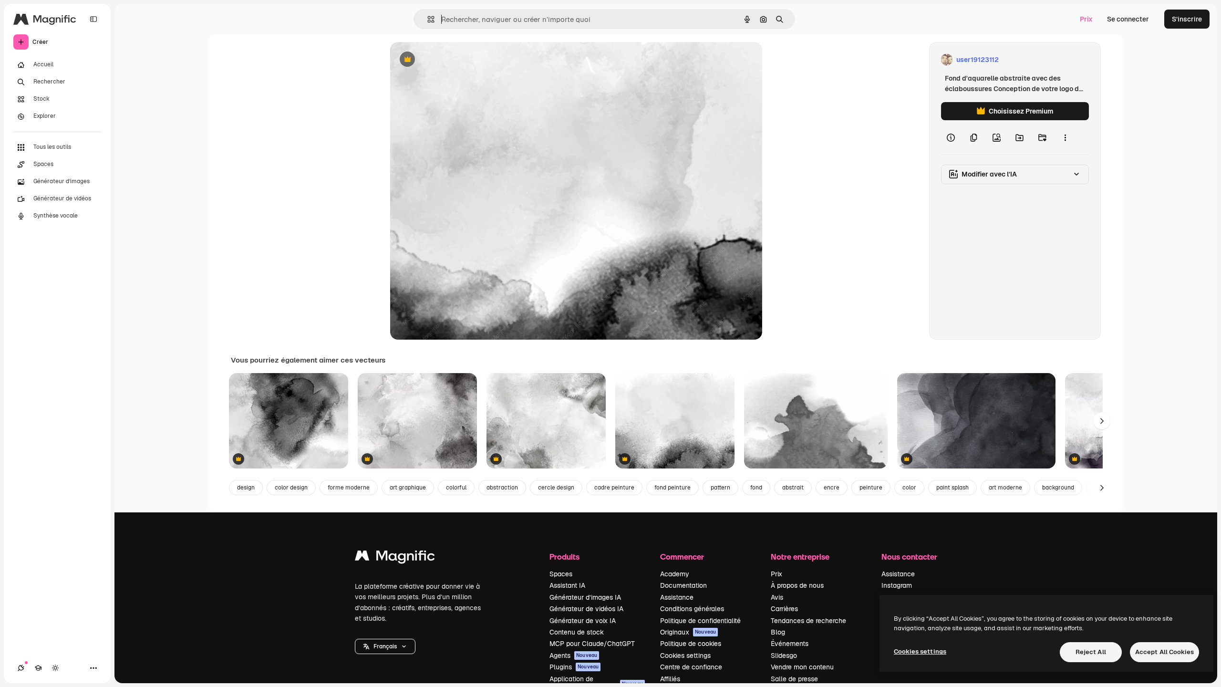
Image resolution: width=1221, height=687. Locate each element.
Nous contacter (909, 557)
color (909, 487)
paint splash (952, 487)
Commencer (682, 557)
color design (291, 487)
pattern (720, 487)
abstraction (502, 487)
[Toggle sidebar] (93, 19)
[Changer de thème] (55, 668)
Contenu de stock (576, 632)
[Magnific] (395, 558)
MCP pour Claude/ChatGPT (592, 643)
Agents (573, 655)
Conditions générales (692, 608)
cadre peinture (614, 487)
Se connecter (1128, 19)
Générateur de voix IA (582, 620)
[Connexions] (21, 668)
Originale (453, 59)
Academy (674, 574)
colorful (456, 487)
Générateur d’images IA (585, 597)
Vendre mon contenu (802, 667)
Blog (778, 632)
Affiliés (670, 679)
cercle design (556, 487)
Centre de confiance (691, 667)
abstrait (793, 487)
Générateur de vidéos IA (586, 608)
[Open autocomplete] (427, 19)
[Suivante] (1101, 420)
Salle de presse (794, 679)
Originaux (688, 632)
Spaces (560, 574)
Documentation (683, 585)
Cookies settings (685, 655)
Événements (789, 643)
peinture (870, 487)
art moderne (1005, 487)
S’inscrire (1187, 19)
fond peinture (672, 487)
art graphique (408, 487)
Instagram (896, 585)
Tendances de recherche (808, 620)
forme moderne (349, 487)
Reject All (1091, 652)
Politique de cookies (690, 643)
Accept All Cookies (1164, 652)
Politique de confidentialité (700, 620)
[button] (385, 646)
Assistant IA (567, 585)
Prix (1086, 19)
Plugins (574, 667)
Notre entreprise (800, 557)
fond (756, 487)
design (246, 487)
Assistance (676, 597)
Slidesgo (784, 655)
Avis (777, 597)
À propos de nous (797, 585)
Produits (564, 557)
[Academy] (38, 668)
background (1058, 487)
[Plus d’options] (1065, 137)
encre (831, 487)
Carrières (784, 608)
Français (385, 646)
